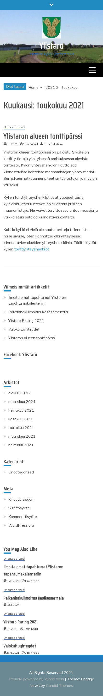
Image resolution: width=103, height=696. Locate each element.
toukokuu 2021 (21, 427)
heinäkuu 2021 (21, 410)
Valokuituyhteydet (24, 329)
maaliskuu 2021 (21, 436)
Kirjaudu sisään (21, 499)
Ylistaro (52, 45)
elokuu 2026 (19, 392)
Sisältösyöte (19, 507)
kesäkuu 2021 (20, 418)
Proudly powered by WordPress (37, 679)
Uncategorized (14, 127)
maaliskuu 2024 (21, 401)
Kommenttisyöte (22, 516)
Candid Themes (59, 685)
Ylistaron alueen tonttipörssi (43, 136)
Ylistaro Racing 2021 (26, 320)
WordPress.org (21, 525)
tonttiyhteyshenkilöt (31, 249)
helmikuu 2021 (21, 444)
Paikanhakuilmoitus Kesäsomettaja (38, 311)
